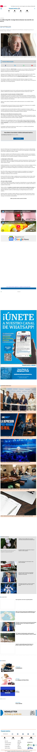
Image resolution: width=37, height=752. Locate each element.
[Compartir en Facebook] (5, 65)
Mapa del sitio (8, 742)
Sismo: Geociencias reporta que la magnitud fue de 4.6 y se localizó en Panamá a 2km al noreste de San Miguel (26, 612)
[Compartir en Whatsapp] (23, 65)
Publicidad (7, 746)
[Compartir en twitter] (15, 65)
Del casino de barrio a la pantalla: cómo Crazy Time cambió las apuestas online (14, 489)
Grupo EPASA (7, 748)
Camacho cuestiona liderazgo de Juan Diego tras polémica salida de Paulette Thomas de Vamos (24, 645)
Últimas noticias (5, 536)
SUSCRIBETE (18, 138)
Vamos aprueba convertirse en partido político (24, 599)
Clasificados (8, 744)
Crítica (19, 740)
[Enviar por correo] (32, 65)
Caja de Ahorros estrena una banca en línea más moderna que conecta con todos (15, 462)
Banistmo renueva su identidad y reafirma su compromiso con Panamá (13, 411)
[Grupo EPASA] (30, 748)
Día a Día (19, 742)
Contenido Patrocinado (6, 385)
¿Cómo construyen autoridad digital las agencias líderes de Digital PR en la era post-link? (16, 515)
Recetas (19, 746)
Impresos (19, 748)
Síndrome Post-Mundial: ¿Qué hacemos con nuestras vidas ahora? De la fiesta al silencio (16, 436)
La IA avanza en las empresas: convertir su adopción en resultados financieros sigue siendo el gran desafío (26, 584)
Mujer (19, 743)
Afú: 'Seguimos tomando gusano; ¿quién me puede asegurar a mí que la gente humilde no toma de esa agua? (26, 634)
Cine (18, 745)
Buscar (6, 741)
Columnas (3, 660)
